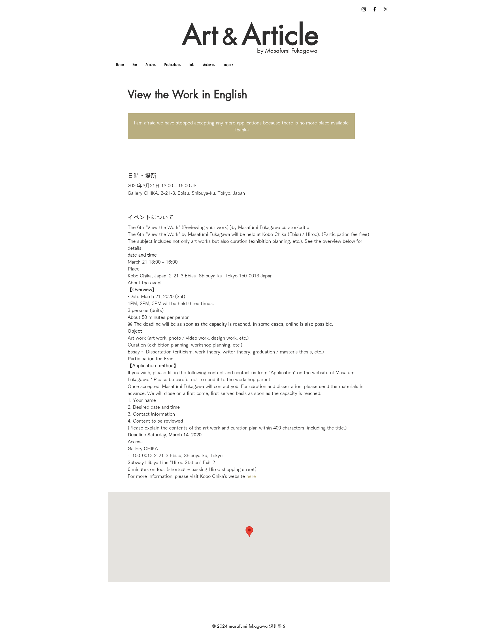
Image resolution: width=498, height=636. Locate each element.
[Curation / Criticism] (375, 9)
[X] (385, 9)
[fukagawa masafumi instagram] (364, 9)
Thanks (241, 129)
